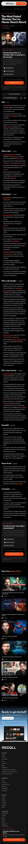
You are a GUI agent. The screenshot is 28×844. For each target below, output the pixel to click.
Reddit (3, 798)
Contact (4, 782)
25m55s (15, 463)
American (6, 290)
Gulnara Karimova (8, 154)
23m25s (13, 425)
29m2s (13, 489)
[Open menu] (4, 4)
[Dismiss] (24, 828)
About (3, 755)
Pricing (3, 757)
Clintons (5, 225)
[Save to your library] (24, 578)
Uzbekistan (13, 116)
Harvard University (17, 339)
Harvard (5, 169)
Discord (4, 800)
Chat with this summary (11, 97)
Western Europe (9, 163)
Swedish (23, 407)
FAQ (3, 780)
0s (8, 102)
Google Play (5, 826)
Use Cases (4, 759)
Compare (4, 763)
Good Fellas (19, 483)
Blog (3, 765)
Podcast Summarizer (7, 773)
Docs (3, 761)
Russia (5, 398)
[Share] (21, 97)
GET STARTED (9, 718)
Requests (4, 786)
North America (21, 163)
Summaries (4, 767)
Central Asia (6, 199)
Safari (3, 821)
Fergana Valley (7, 337)
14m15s (20, 370)
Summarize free (14, 82)
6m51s (15, 194)
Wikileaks (6, 252)
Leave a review (5, 784)
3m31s (15, 151)
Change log (5, 788)
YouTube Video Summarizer (9, 769)
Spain (14, 178)
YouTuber (8, 105)
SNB (14, 405)
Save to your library (15, 94)
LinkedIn (4, 805)
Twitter (10, 126)
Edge (3, 817)
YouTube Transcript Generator (9, 771)
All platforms (5, 813)
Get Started (21, 3)
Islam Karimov (14, 156)
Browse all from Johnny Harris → (11, 574)
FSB (6, 403)
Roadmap (4, 790)
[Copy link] (24, 97)
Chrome (4, 815)
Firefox (3, 819)
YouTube (4, 803)
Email (3, 807)
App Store (4, 824)
